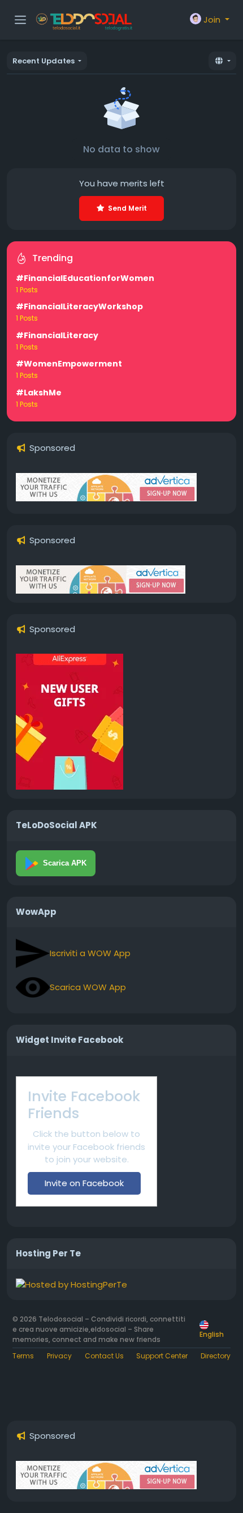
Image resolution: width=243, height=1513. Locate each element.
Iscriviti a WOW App (90, 953)
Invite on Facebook (84, 1183)
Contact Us (104, 1356)
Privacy (59, 1356)
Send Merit (127, 208)
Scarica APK (64, 863)
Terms (23, 1356)
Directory (216, 1356)
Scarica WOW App (88, 987)
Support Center (162, 1356)
